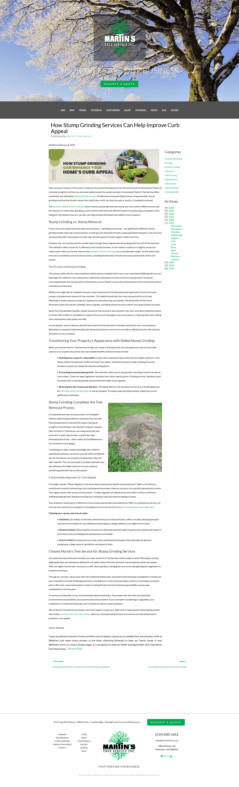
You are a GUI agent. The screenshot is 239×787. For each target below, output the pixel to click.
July (173, 241)
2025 (171, 210)
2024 (171, 213)
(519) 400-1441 (166, 734)
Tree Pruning (171, 175)
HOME (63, 110)
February (176, 256)
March (174, 253)
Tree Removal (171, 179)
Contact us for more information (75, 614)
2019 (171, 265)
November (176, 228)
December (176, 225)
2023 (171, 216)
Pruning (168, 162)
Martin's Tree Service (79, 136)
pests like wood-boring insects (74, 391)
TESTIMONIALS (140, 110)
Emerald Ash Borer (174, 158)
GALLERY (127, 110)
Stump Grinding (172, 167)
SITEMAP (84, 748)
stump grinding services (85, 196)
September (177, 235)
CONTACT (154, 110)
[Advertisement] (176, 316)
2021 (171, 222)
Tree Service (170, 183)
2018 (171, 268)
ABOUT (72, 110)
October (175, 231)
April (173, 250)
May (173, 247)
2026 (171, 207)
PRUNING (82, 110)
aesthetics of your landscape (103, 251)
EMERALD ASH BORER (62, 744)
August (175, 238)
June (173, 244)
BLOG (164, 110)
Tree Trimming (171, 187)
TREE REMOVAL (96, 110)
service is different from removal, (68, 206)
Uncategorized (172, 191)
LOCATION (174, 110)
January (175, 259)
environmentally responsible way (137, 507)
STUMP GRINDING (113, 110)
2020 (171, 262)
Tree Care (169, 171)
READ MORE (75, 648)
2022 (171, 219)
